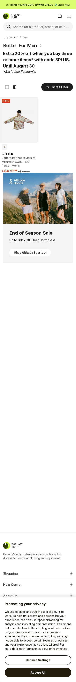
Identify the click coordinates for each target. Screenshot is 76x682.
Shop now (64, 4)
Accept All (38, 672)
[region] (38, 639)
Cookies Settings (38, 660)
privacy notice (58, 648)
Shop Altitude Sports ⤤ (30, 252)
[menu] (69, 16)
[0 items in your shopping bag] (60, 16)
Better (14, 37)
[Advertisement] (38, 332)
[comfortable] (15, 87)
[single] (7, 87)
